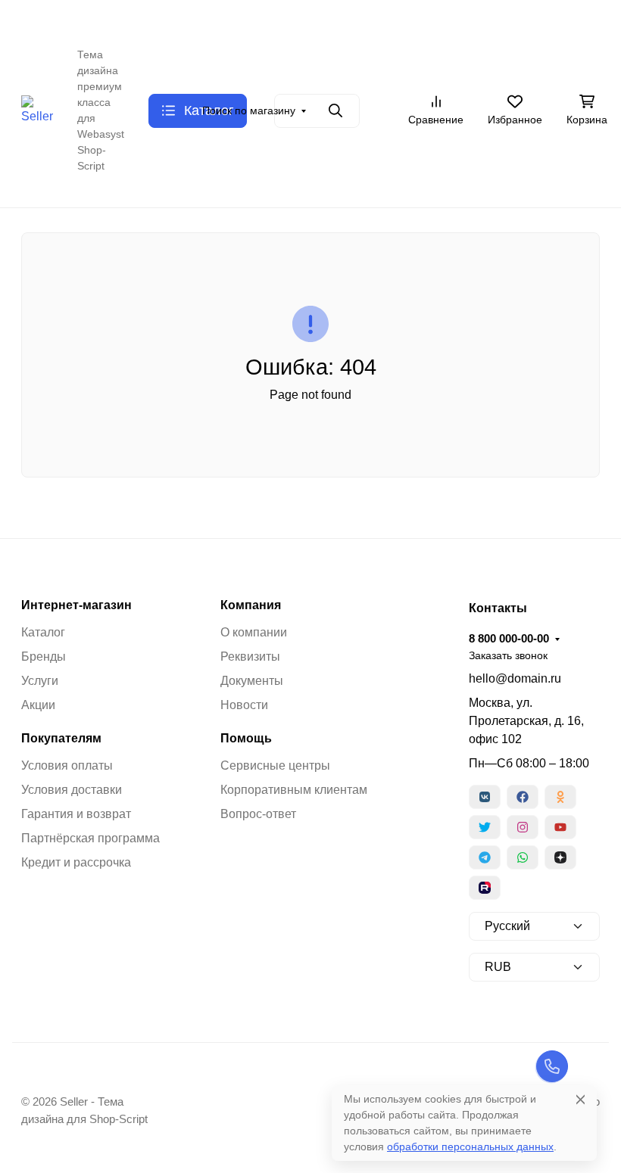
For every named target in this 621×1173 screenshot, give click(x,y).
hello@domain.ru (515, 678)
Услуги (39, 680)
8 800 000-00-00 (364, 18)
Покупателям (61, 739)
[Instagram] (522, 827)
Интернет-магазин (76, 605)
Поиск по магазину (248, 110)
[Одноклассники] (560, 797)
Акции (38, 705)
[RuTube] (485, 888)
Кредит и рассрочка (76, 862)
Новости (244, 705)
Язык (134, 19)
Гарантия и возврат (76, 813)
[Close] (580, 1099)
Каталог (43, 632)
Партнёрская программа (90, 838)
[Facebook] (522, 797)
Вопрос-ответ (258, 813)
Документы (251, 680)
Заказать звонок (463, 19)
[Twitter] (485, 827)
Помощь (246, 739)
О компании (253, 632)
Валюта (47, 19)
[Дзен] (560, 857)
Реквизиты (250, 656)
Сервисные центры (275, 765)
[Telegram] (485, 857)
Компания (250, 605)
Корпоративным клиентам (293, 789)
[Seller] (37, 109)
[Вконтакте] (485, 797)
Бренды (43, 656)
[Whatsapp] (522, 857)
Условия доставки (71, 789)
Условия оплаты (67, 765)
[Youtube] (560, 827)
